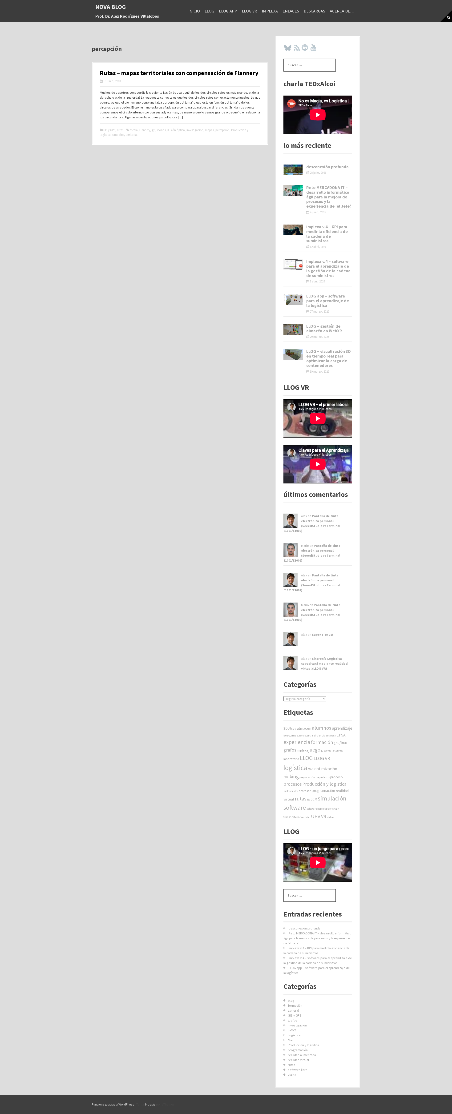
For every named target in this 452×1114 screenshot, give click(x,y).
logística (295, 767)
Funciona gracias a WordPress (113, 1104)
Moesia (150, 1104)
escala (134, 130)
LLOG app (228, 11)
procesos (292, 784)
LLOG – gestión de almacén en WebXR (324, 328)
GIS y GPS (109, 130)
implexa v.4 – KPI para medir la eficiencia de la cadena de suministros (327, 233)
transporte (290, 817)
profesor (305, 791)
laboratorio (291, 759)
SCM (314, 799)
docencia (308, 735)
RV (308, 799)
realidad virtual (298, 1060)
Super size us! (322, 634)
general (293, 1010)
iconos (161, 130)
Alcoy (292, 728)
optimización (325, 768)
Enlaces (290, 11)
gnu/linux (340, 742)
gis (153, 130)
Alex (304, 516)
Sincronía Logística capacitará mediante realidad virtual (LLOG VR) (324, 663)
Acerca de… (342, 11)
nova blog (110, 7)
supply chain (331, 808)
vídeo (330, 817)
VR (323, 816)
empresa (331, 735)
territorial (131, 135)
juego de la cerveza (332, 750)
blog (291, 1000)
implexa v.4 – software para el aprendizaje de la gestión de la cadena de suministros (328, 268)
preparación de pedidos (314, 777)
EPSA (341, 735)
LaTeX (292, 1030)
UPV (315, 816)
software (294, 807)
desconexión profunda (327, 166)
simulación (332, 798)
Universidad (303, 817)
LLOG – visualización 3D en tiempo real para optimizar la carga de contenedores (328, 358)
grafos (289, 750)
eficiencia (319, 735)
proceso (336, 777)
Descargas (314, 11)
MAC (311, 769)
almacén (304, 728)
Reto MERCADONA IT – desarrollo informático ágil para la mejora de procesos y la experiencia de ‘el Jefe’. (328, 197)
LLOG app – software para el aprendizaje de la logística (327, 300)
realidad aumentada (302, 1055)
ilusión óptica (176, 130)
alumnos (321, 728)
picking (291, 776)
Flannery (144, 130)
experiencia (296, 742)
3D (285, 728)
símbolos (118, 135)
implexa (270, 11)
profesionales (290, 791)
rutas (120, 130)
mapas (209, 130)
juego (314, 750)
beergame (289, 735)
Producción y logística (324, 784)
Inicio (194, 11)
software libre (315, 808)
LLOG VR (249, 11)
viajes (292, 1075)
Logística (294, 1035)
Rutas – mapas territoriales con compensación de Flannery (179, 73)
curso (300, 735)
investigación (194, 130)
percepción (222, 130)
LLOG (209, 11)
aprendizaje (342, 728)
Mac (291, 1040)
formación (322, 742)
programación (323, 790)
